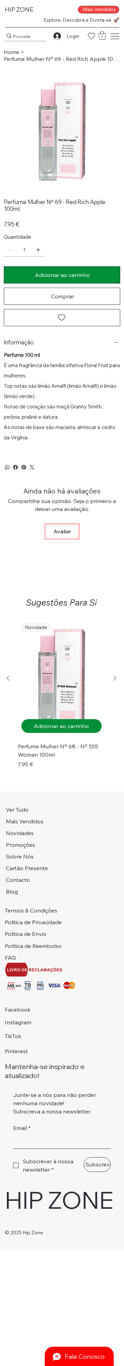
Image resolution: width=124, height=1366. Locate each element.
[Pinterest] (23, 467)
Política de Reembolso (33, 945)
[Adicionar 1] (38, 250)
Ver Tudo (17, 809)
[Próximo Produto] (115, 678)
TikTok (13, 1036)
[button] (102, 35)
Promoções (20, 844)
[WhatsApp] (7, 467)
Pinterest (16, 1051)
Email (22, 1127)
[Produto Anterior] (8, 678)
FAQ (10, 957)
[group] (61, 694)
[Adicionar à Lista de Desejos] (62, 317)
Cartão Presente (27, 868)
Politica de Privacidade (33, 922)
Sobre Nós (20, 856)
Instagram (18, 1022)
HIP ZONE (19, 9)
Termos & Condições (31, 910)
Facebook (18, 1009)
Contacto (18, 879)
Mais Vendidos (24, 821)
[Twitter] (32, 467)
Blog (12, 891)
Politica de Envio (25, 933)
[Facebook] (15, 467)
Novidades (20, 833)
